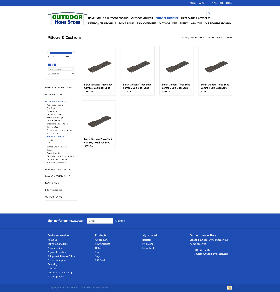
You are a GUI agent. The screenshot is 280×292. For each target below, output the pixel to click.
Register (146, 240)
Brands (184, 23)
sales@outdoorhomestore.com (211, 254)
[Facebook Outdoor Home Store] (218, 221)
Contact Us (54, 268)
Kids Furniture (53, 133)
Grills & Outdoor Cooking (112, 18)
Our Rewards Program (218, 23)
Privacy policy (55, 248)
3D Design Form (56, 276)
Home (91, 18)
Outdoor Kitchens (142, 18)
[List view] (54, 64)
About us (196, 23)
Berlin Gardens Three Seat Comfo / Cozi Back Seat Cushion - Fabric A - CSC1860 (137, 86)
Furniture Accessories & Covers (61, 130)
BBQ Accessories (146, 23)
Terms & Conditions (58, 244)
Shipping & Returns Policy (61, 256)
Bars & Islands (53, 153)
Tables (50, 150)
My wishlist (148, 248)
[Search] (208, 13)
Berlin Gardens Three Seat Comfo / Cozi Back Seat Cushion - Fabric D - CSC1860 (98, 141)
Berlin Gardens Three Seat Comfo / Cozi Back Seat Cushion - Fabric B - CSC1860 (176, 86)
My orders (147, 244)
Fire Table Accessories (57, 163)
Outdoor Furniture (167, 18)
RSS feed (100, 260)
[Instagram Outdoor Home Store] (229, 221)
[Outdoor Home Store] (67, 18)
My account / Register (221, 3)
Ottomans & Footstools (57, 124)
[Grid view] (50, 64)
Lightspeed (103, 287)
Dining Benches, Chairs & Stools (61, 156)
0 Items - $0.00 (196, 3)
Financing (52, 264)
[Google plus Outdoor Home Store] (224, 221)
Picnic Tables (52, 111)
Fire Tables (51, 108)
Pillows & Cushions (222, 38)
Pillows (51, 143)
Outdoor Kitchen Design (60, 272)
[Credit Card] (229, 287)
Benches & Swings (55, 118)
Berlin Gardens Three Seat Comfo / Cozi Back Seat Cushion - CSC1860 (215, 86)
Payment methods (58, 252)
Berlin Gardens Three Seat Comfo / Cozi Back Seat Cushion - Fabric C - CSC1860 (98, 86)
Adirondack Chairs (55, 105)
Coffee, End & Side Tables (58, 147)
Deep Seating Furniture (57, 159)
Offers (98, 248)
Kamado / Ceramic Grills (102, 23)
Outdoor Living (168, 23)
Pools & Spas (126, 23)
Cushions (52, 140)
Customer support (58, 260)
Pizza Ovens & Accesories (195, 18)
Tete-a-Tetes (52, 127)
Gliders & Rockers (55, 114)
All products (102, 240)
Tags (97, 256)
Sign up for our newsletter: (66, 221)
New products (102, 244)
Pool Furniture (53, 121)
